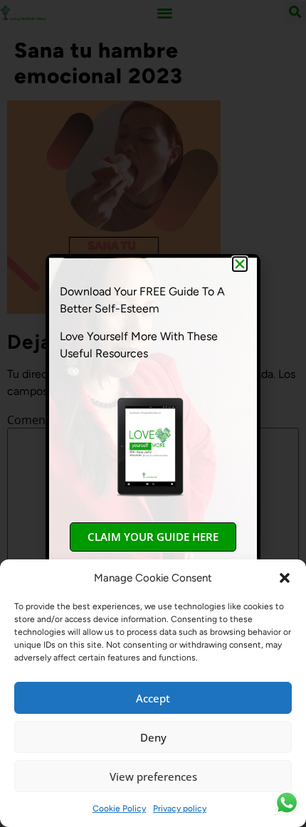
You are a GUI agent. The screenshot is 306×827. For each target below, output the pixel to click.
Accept (153, 698)
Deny (153, 737)
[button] (285, 578)
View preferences (153, 776)
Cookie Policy (119, 808)
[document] (153, 413)
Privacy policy (179, 808)
